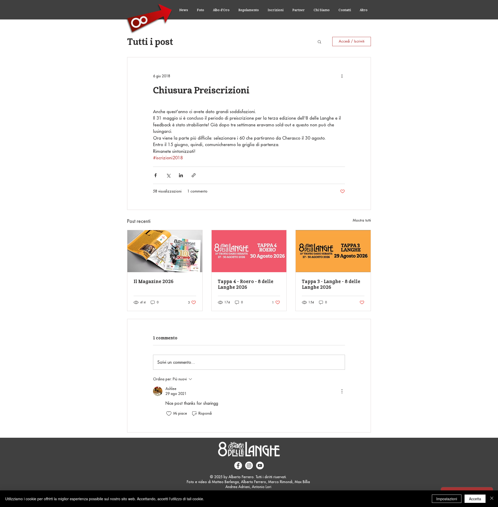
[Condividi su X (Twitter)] (168, 175)
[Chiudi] (492, 499)
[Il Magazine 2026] (164, 251)
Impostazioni (446, 498)
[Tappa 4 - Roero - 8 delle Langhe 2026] (249, 251)
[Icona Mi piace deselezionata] (168, 413)
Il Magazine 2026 (154, 281)
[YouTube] (260, 465)
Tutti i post (150, 41)
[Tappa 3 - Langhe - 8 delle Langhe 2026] (333, 251)
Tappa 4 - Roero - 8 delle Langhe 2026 (245, 284)
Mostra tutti (362, 220)
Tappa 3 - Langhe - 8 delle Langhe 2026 (331, 284)
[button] (319, 41)
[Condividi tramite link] (193, 175)
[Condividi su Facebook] (155, 175)
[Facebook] (238, 465)
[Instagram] (249, 465)
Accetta (475, 498)
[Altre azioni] (342, 76)
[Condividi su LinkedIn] (180, 175)
